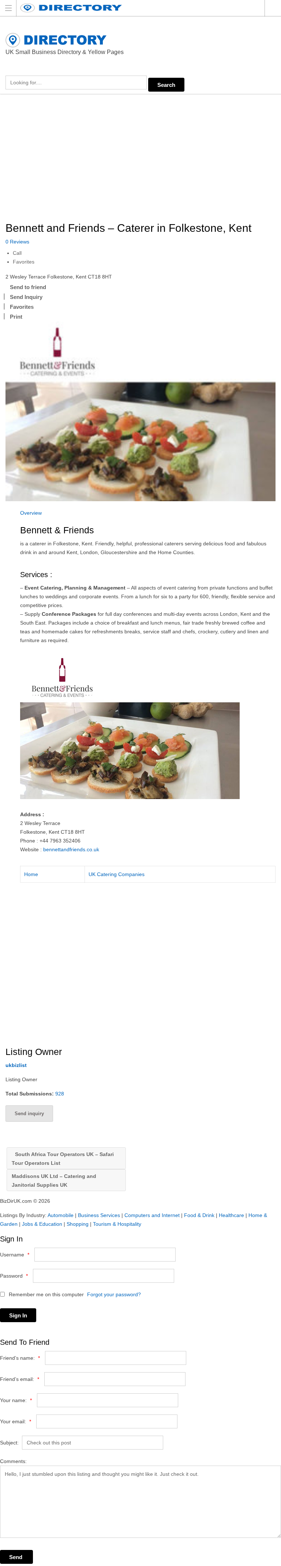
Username (14, 1255)
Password (14, 1276)
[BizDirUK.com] (133, 8)
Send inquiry (29, 1113)
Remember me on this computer (45, 1294)
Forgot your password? (114, 1294)
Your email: (15, 1421)
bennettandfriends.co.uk (71, 849)
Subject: (9, 1443)
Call (17, 253)
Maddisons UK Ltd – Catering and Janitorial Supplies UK (54, 1180)
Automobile (61, 1215)
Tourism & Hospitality (117, 1224)
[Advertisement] (140, 158)
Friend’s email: (19, 1379)
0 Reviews (17, 242)
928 (59, 1094)
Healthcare (231, 1215)
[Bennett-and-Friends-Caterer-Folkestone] (140, 411)
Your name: (16, 1400)
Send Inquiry (26, 297)
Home (31, 874)
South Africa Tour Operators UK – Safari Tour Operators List (63, 1158)
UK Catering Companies (117, 874)
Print (16, 317)
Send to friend (28, 287)
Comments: (13, 1461)
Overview (31, 513)
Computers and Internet (152, 1215)
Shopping (78, 1224)
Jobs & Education (42, 1224)
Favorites (23, 262)
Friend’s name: (20, 1358)
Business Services (99, 1215)
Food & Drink (199, 1215)
